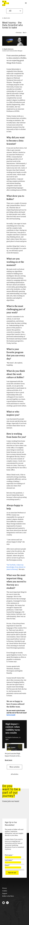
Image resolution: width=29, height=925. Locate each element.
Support (4, 893)
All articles (14, 774)
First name (9, 855)
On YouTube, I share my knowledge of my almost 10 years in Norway (16, 567)
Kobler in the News (8, 896)
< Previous (18, 32)
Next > (25, 32)
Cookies (4, 891)
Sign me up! (12, 872)
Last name (9, 860)
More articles (14, 767)
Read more (8, 760)
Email (7, 865)
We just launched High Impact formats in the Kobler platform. (12, 755)
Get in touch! (11, 715)
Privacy (4, 888)
